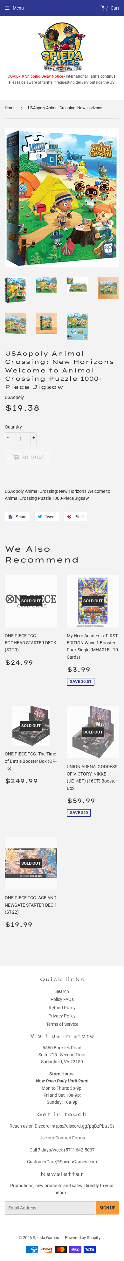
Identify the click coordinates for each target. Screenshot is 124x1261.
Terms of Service (62, 1024)
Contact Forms (70, 1137)
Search (62, 991)
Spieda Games (46, 1237)
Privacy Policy (62, 1015)
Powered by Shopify (82, 1237)
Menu (18, 8)
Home (10, 107)
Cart (114, 8)
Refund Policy (62, 1007)
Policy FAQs (62, 999)
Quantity (13, 426)
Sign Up (107, 1208)
